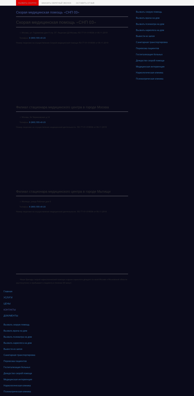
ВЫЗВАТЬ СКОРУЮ (27, 2)
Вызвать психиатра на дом (150, 24)
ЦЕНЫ (7, 303)
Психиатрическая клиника (149, 78)
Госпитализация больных (149, 54)
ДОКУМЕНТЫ (11, 315)
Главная (8, 291)
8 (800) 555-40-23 (37, 37)
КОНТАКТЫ (10, 309)
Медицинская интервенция (150, 66)
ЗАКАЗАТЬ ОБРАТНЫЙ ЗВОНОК (56, 2)
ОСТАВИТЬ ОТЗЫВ (85, 2)
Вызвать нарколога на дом (150, 30)
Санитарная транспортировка (152, 42)
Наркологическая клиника (149, 72)
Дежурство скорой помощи (150, 60)
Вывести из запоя (145, 36)
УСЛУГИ (8, 297)
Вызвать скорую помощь (149, 11)
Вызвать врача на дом (147, 17)
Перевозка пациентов (147, 48)
